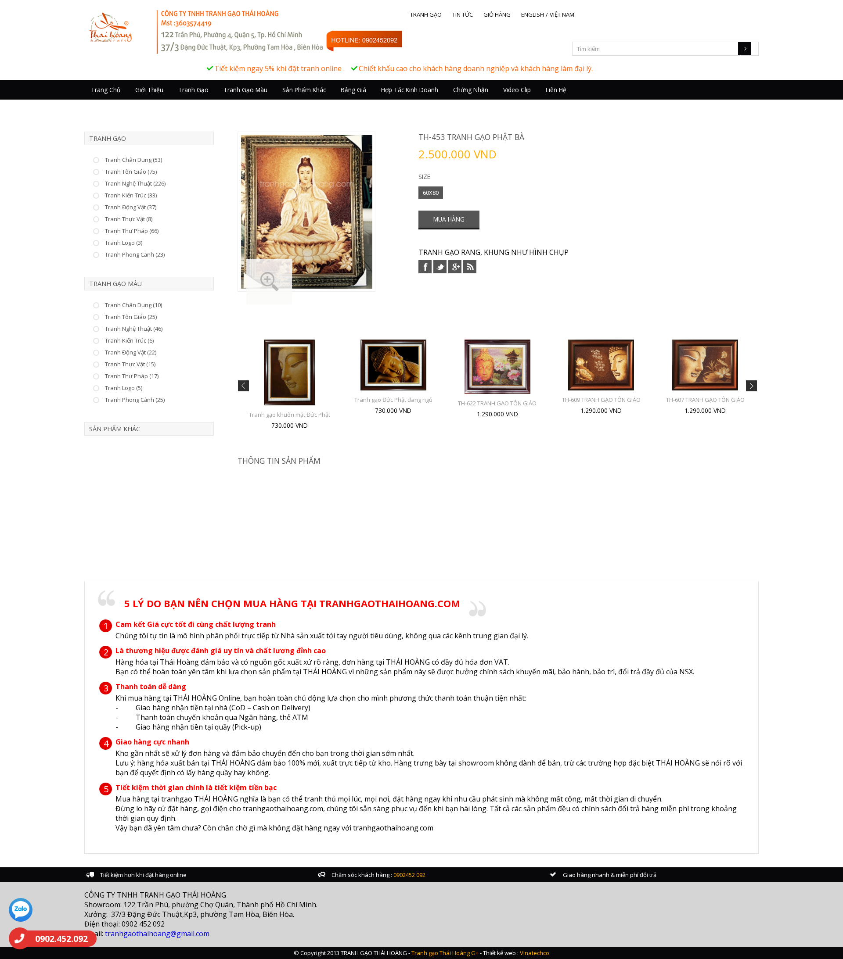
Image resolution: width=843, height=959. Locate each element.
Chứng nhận (470, 90)
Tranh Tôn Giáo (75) (131, 171)
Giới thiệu (149, 90)
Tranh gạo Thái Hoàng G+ (445, 953)
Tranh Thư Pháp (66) (132, 231)
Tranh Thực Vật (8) (128, 219)
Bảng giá (353, 90)
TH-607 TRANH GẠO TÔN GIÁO (705, 400)
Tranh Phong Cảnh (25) (135, 400)
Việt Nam (562, 14)
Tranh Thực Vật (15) (130, 364)
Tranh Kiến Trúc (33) (131, 195)
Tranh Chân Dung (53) (133, 160)
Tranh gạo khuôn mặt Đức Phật (289, 415)
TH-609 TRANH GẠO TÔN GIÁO (601, 400)
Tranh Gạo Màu (245, 90)
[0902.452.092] (20, 938)
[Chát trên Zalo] (20, 911)
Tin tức (462, 14)
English (532, 14)
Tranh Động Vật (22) (130, 352)
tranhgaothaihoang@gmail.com (157, 933)
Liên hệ (556, 90)
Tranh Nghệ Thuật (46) (133, 329)
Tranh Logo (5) (123, 388)
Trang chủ (105, 90)
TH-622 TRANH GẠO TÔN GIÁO (497, 403)
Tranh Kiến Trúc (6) (129, 340)
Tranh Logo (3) (123, 243)
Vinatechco (534, 953)
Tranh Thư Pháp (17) (132, 376)
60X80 (431, 193)
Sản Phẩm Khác (304, 90)
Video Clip (517, 90)
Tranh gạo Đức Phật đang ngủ (393, 400)
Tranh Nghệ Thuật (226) (135, 183)
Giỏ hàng (497, 14)
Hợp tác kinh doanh (409, 90)
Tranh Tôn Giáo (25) (131, 317)
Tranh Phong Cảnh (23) (135, 254)
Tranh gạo (426, 14)
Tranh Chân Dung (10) (133, 305)
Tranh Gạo (193, 90)
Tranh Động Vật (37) (130, 207)
